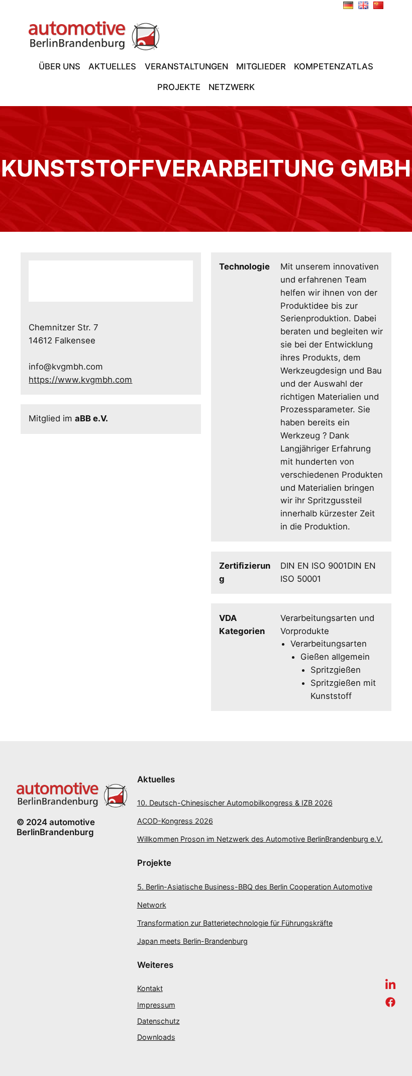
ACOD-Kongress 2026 (175, 821)
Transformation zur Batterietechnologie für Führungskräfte (235, 923)
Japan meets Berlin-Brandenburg (192, 941)
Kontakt (150, 988)
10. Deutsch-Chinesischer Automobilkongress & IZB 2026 (235, 802)
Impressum (156, 1005)
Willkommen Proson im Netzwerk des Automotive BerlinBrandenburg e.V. (260, 839)
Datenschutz (158, 1021)
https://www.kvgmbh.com (80, 380)
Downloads (156, 1037)
